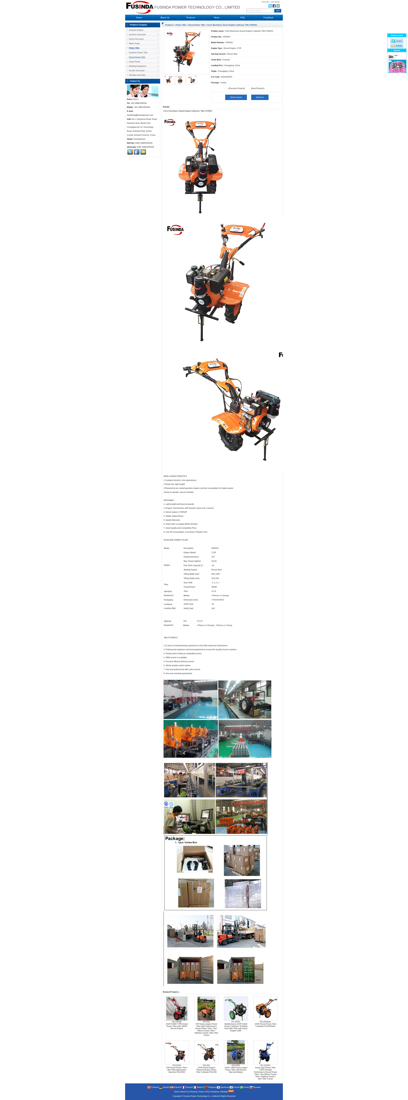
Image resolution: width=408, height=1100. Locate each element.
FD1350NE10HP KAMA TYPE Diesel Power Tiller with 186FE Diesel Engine (177, 1025)
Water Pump (134, 43)
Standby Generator (137, 75)
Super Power (134, 62)
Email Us (260, 97)
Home (139, 17)
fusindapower (140, 139)
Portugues (211, 1087)
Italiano (200, 1087)
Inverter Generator (137, 70)
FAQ (242, 17)
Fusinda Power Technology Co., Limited (200, 1096)
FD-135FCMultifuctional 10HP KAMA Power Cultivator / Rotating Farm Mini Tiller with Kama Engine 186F (236, 1026)
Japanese (224, 1087)
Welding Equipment (137, 66)
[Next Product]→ (258, 88)
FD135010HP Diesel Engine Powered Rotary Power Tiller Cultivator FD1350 (206, 1068)
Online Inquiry (236, 97)
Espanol (177, 1087)
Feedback (268, 17)
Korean (236, 1087)
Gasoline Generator (137, 34)
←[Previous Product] (236, 88)
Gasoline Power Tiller (138, 52)
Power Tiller (181, 25)
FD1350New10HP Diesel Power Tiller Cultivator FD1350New (265, 1024)
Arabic (246, 1087)
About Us (165, 17)
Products (190, 17)
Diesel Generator (136, 39)
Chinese (155, 1087)
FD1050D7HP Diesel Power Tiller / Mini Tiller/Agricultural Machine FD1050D (177, 1068)
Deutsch (166, 1087)
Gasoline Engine (136, 30)
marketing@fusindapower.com (140, 115)
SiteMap (224, 1092)
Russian (257, 1087)
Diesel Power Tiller (196, 25)
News (216, 17)
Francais (189, 1087)
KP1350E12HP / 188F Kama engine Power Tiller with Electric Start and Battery (235, 1068)
